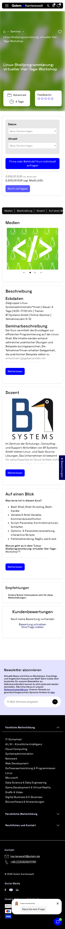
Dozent (41, 210)
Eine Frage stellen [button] (33, 627)
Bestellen (32, 658)
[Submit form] (55, 701)
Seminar (15, 31)
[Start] (4, 32)
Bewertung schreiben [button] (32, 624)
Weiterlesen (15, 371)
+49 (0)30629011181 (23, 861)
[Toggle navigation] (7, 6)
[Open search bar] (48, 6)
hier (52, 692)
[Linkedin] (17, 889)
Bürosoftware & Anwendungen (24, 801)
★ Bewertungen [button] (62, 467)
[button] (46, 96)
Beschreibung (24, 210)
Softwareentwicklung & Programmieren (30, 768)
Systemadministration (19, 753)
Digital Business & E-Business (23, 797)
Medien (8, 210)
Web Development (16, 763)
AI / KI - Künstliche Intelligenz (23, 744)
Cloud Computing (16, 749)
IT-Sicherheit (13, 739)
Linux (8, 773)
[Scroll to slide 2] (35, 272)
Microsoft (11, 777)
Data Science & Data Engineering (25, 782)
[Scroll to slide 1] (30, 272)
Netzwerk (11, 758)
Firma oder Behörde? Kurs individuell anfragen (32, 163)
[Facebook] (5, 889)
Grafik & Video (14, 792)
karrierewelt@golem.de (25, 856)
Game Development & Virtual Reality (28, 787)
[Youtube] (11, 889)
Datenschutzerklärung (16, 689)
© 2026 (19, 873)
